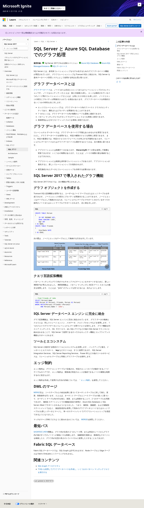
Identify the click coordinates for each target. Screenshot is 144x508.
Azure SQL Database (90, 63)
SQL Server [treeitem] (8, 53)
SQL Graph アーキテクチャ (49, 466)
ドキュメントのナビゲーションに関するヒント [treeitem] (16, 58)
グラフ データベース (42, 90)
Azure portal (112, 26)
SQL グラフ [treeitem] (12, 149)
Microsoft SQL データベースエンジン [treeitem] (16, 80)
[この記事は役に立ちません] (119, 81)
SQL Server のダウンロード (130, 26)
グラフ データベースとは (126, 46)
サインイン (137, 19)
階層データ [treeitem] (10, 118)
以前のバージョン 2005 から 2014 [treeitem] (14, 65)
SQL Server (51, 41)
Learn (36, 41)
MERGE (37, 392)
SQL (42, 41)
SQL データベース (60, 66)
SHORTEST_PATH (41, 432)
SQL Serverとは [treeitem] (12, 75)
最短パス (120, 64)
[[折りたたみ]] (28, 39)
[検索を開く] (130, 20)
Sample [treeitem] (11, 157)
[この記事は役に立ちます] (117, 81)
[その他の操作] (108, 41)
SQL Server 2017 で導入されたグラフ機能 (128, 55)
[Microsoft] (4, 19)
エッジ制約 (85, 380)
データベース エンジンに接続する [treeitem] (16, 87)
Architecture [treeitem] (12, 153)
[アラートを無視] (139, 4)
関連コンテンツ (122, 70)
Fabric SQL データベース (126, 67)
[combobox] (15, 44)
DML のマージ (122, 62)
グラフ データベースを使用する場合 (128, 50)
